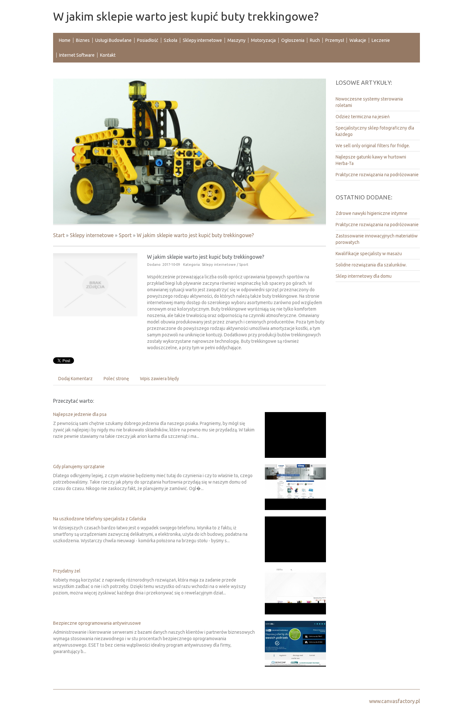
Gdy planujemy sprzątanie (79, 466)
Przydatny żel (66, 570)
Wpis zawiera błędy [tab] (159, 378)
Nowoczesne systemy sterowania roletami (369, 102)
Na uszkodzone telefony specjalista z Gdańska (99, 518)
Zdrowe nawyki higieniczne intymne (371, 213)
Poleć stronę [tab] (116, 378)
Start (59, 235)
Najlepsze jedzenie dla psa (80, 414)
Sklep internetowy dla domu (364, 276)
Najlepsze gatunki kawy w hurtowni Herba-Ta (371, 160)
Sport (125, 235)
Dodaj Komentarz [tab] (75, 378)
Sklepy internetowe (92, 235)
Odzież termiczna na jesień (363, 116)
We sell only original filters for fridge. (373, 145)
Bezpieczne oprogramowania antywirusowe (97, 623)
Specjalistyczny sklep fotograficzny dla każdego (375, 131)
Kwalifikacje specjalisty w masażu (369, 253)
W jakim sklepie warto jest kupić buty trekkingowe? (195, 235)
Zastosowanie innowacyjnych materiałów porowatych (377, 239)
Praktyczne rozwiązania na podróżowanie (377, 174)
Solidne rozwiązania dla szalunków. (371, 264)
